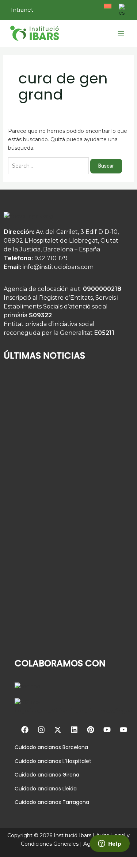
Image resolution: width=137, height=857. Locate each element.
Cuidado (25, 747)
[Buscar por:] (49, 165)
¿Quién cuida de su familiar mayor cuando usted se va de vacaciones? (57, 449)
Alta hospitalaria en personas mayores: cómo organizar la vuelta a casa (62, 541)
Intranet (22, 9)
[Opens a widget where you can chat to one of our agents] (110, 844)
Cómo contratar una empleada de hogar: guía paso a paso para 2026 (56, 633)
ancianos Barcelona (62, 747)
